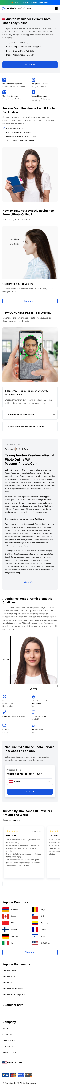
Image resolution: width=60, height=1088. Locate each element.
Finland (14, 930)
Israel (43, 936)
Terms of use (8, 1046)
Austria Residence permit (13, 994)
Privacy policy (8, 1040)
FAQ (4, 1011)
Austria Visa (7, 982)
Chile (43, 916)
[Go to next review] (11, 883)
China (13, 923)
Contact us (7, 1034)
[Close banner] (56, 2)
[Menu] (56, 9)
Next (28, 791)
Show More (30, 952)
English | (15, 1062)
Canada (14, 916)
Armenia (14, 909)
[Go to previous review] (4, 883)
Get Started (30, 64)
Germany (14, 936)
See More (28, 301)
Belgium (44, 909)
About (5, 1028)
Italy (12, 943)
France (43, 930)
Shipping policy (9, 1052)
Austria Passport (9, 976)
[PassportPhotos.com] (16, 9)
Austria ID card (9, 970)
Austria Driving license (12, 988)
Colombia (44, 923)
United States (46, 943)
